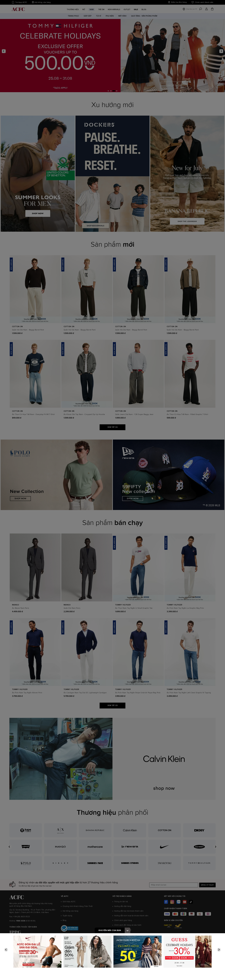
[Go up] (127, 930)
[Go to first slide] (219, 950)
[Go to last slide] (6, 950)
